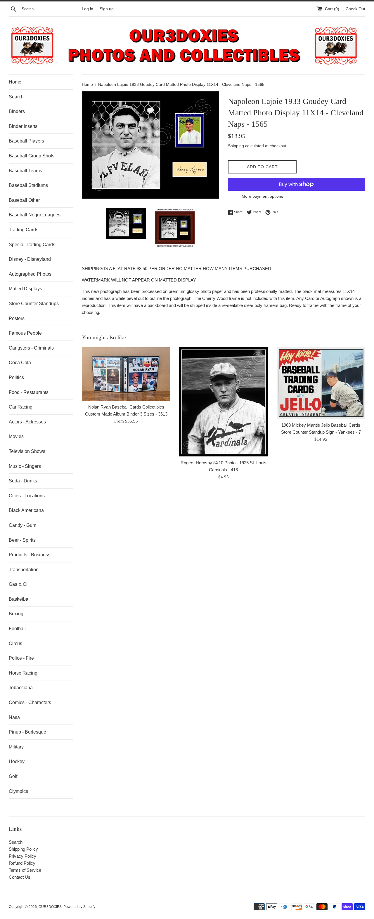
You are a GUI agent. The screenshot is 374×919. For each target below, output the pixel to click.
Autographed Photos (30, 274)
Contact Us (19, 877)
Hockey (17, 761)
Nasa (14, 717)
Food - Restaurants (29, 392)
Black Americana (26, 510)
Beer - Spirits (22, 540)
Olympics (18, 791)
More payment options (262, 196)
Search (16, 96)
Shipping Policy (23, 849)
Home (15, 81)
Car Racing (20, 406)
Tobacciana (21, 687)
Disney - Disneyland (30, 259)
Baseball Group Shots (31, 155)
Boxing (16, 613)
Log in (87, 9)
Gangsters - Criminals (31, 347)
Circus (15, 643)
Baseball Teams (25, 170)
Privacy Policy (22, 856)
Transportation (24, 569)
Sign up (107, 9)
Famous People (25, 333)
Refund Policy (22, 863)
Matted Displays (25, 288)
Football (17, 628)
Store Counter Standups (34, 303)
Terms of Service (25, 870)
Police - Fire (21, 658)
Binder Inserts (23, 126)
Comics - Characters (30, 702)
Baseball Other (24, 200)
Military (16, 746)
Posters (17, 318)
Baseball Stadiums (28, 185)
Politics (16, 377)
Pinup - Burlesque (27, 731)
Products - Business (29, 554)
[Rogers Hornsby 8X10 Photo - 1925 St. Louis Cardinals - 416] (223, 401)
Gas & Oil (19, 584)
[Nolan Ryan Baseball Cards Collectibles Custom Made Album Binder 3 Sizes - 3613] (126, 374)
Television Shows (27, 451)
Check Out (355, 9)
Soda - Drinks (23, 480)
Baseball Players (26, 140)
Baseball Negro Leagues (34, 214)
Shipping (236, 145)
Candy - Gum (22, 525)
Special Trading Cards (32, 244)
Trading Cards (23, 229)
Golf (13, 776)
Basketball (20, 599)
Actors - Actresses (27, 421)
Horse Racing (23, 672)
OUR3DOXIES (50, 907)
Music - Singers (25, 466)
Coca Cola (20, 362)
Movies (16, 436)
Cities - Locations (27, 495)
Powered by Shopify (79, 907)
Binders (17, 111)
